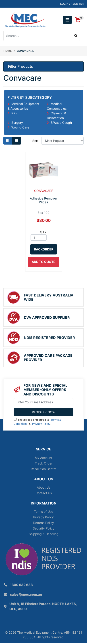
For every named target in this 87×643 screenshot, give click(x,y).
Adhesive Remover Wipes (43, 200)
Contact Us (43, 493)
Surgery (17, 122)
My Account (43, 458)
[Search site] (76, 36)
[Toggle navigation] (67, 20)
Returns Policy (43, 523)
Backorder (43, 249)
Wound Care (20, 127)
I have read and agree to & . (37, 421)
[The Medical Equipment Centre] (25, 19)
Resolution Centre (43, 469)
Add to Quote (43, 262)
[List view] (16, 141)
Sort (35, 141)
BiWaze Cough (61, 122)
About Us (43, 487)
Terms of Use (43, 511)
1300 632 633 (21, 585)
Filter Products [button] (20, 66)
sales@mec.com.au (26, 594)
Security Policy (43, 528)
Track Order (43, 463)
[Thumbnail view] (7, 141)
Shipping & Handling (43, 534)
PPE (14, 113)
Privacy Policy (41, 423)
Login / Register (72, 3)
